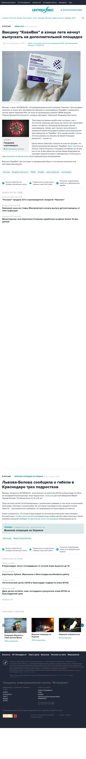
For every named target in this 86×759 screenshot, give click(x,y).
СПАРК (5, 692)
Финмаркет (63, 2)
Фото (74, 18)
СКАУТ (5, 696)
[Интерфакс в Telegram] (42, 703)
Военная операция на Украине (28, 476)
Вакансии (45, 655)
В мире (19, 18)
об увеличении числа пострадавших (43, 519)
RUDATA (40, 694)
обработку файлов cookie (27, 672)
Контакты (6, 655)
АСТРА (5, 701)
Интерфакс (43, 10)
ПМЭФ (32, 172)
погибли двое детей (24, 516)
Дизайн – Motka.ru (65, 715)
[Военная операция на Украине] (43, 632)
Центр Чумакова (52, 172)
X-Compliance (7, 694)
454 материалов (65, 638)
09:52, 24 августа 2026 (51, 476)
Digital (54, 18)
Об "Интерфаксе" (24, 2)
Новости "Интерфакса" (45, 690)
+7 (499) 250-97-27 (15, 677)
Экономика (27, 18)
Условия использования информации (43, 715)
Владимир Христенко (20, 172)
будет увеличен (74, 146)
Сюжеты (68, 18)
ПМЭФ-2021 (19, 26)
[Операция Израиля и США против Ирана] (15, 632)
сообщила (49, 496)
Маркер (5, 698)
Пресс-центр (34, 655)
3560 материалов (11, 641)
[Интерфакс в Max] (52, 703)
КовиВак (41, 172)
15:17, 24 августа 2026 (19, 235)
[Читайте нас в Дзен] (39, 703)
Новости (60, 18)
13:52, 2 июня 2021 (31, 26)
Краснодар (7, 538)
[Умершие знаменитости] (70, 632)
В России (12, 18)
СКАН (40, 692)
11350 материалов (38, 640)
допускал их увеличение (18, 156)
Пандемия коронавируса (11, 144)
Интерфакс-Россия (50, 2)
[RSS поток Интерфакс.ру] (49, 703)
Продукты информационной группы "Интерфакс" (36, 682)
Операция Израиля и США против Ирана (13, 636)
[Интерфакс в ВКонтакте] (46, 703)
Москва (48, 18)
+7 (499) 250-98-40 (63, 675)
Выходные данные (36, 717)
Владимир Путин (9, 393)
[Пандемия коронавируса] (15, 128)
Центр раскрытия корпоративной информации (48, 697)
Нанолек (6, 172)
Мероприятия (73, 655)
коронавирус (66, 172)
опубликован (34, 318)
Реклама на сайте (58, 655)
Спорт (34, 18)
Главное (5, 18)
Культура (41, 18)
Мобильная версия (9, 2)
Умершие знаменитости (69, 634)
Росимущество (23, 393)
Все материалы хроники (15, 149)
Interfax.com (36, 2)
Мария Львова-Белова (22, 538)
